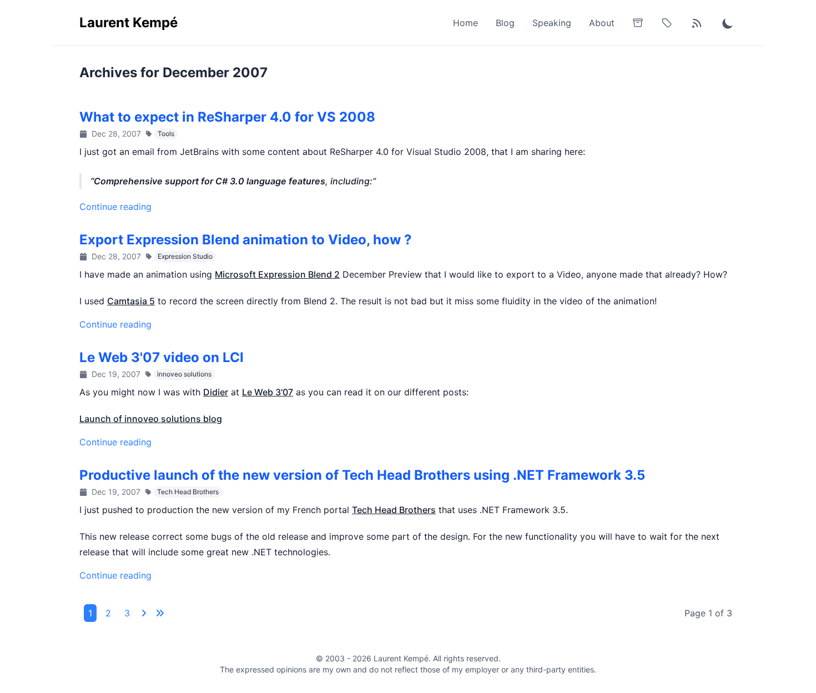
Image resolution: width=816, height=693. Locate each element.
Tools (166, 133)
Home (465, 22)
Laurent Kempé (128, 22)
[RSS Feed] (697, 22)
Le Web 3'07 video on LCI (161, 357)
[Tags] (666, 23)
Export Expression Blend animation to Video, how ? (245, 240)
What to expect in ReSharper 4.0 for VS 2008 (227, 117)
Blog (505, 22)
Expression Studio (185, 256)
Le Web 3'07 (267, 392)
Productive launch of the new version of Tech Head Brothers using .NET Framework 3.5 (362, 475)
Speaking (551, 22)
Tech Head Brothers (188, 492)
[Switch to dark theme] (728, 22)
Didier (215, 392)
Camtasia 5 (131, 301)
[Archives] (638, 23)
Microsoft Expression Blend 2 (277, 274)
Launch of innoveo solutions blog (150, 418)
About (601, 22)
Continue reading (115, 206)
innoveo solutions (184, 374)
